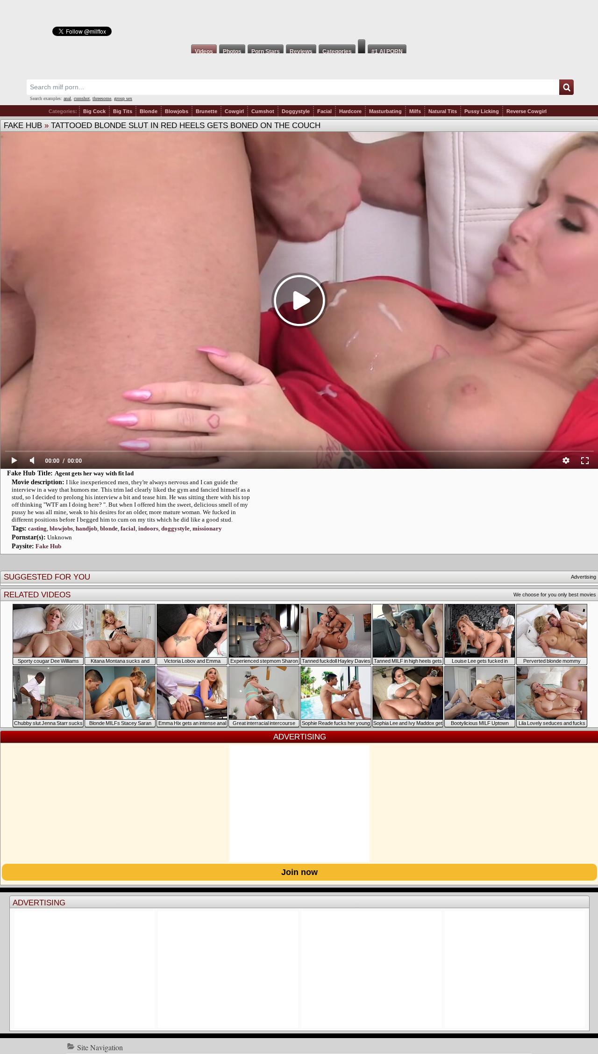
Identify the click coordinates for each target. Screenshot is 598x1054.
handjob (86, 528)
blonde (109, 528)
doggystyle (175, 528)
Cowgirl (234, 111)
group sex (123, 98)
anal (67, 98)
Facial (324, 111)
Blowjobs (176, 111)
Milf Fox (299, 19)
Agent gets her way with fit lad (94, 473)
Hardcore (350, 111)
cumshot (82, 98)
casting (37, 528)
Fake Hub (23, 125)
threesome (102, 98)
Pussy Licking (481, 111)
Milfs (415, 111)
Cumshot (262, 111)
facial (128, 528)
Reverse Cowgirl (526, 111)
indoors (148, 528)
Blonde (148, 111)
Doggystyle (296, 111)
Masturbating (385, 111)
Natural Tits (442, 111)
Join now (299, 872)
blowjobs (61, 528)
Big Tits (122, 111)
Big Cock (94, 111)
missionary (207, 528)
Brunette (206, 111)
